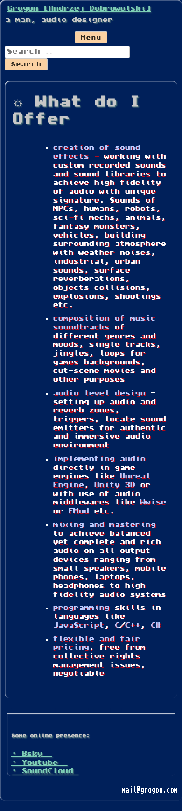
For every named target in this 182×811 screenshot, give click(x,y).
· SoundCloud (44, 771)
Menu (91, 38)
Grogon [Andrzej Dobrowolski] (79, 9)
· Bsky (31, 754)
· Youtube (39, 763)
